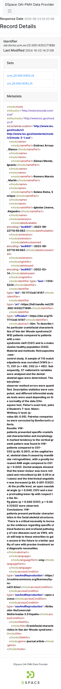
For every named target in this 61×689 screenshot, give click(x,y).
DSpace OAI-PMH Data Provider (29, 4)
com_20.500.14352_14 (20, 75)
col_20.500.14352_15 (20, 83)
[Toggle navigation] (9, 11)
